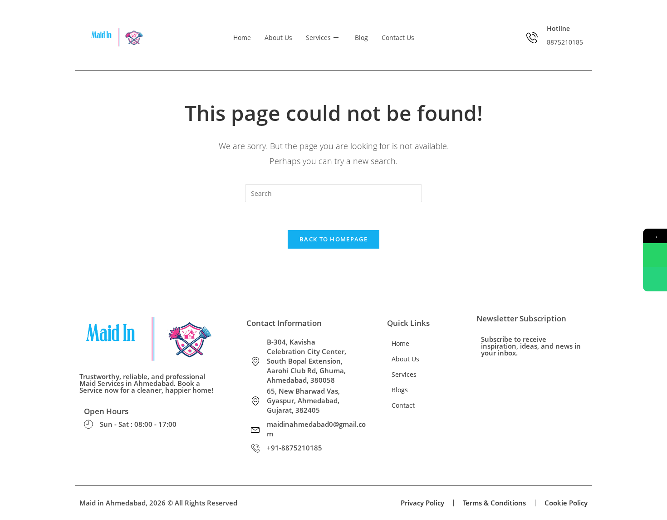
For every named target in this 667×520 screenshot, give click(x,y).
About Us (278, 37)
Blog (361, 37)
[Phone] (655, 279)
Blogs (400, 389)
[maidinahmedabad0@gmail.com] (255, 429)
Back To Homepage (333, 239)
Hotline (558, 28)
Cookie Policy (566, 502)
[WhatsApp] (655, 255)
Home (242, 37)
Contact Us (398, 37)
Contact (403, 405)
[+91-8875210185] (255, 448)
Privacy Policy (422, 502)
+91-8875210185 (294, 447)
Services (318, 37)
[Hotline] (532, 37)
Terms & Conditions (494, 502)
